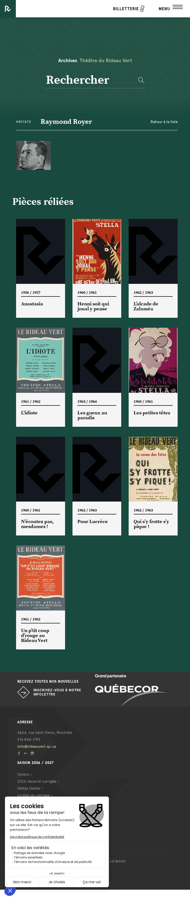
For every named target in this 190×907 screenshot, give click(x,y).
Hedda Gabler (29, 788)
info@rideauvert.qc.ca (36, 746)
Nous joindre (112, 861)
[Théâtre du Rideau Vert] (8, 8)
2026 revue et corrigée (36, 781)
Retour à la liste (164, 122)
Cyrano (23, 774)
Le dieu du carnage (33, 795)
